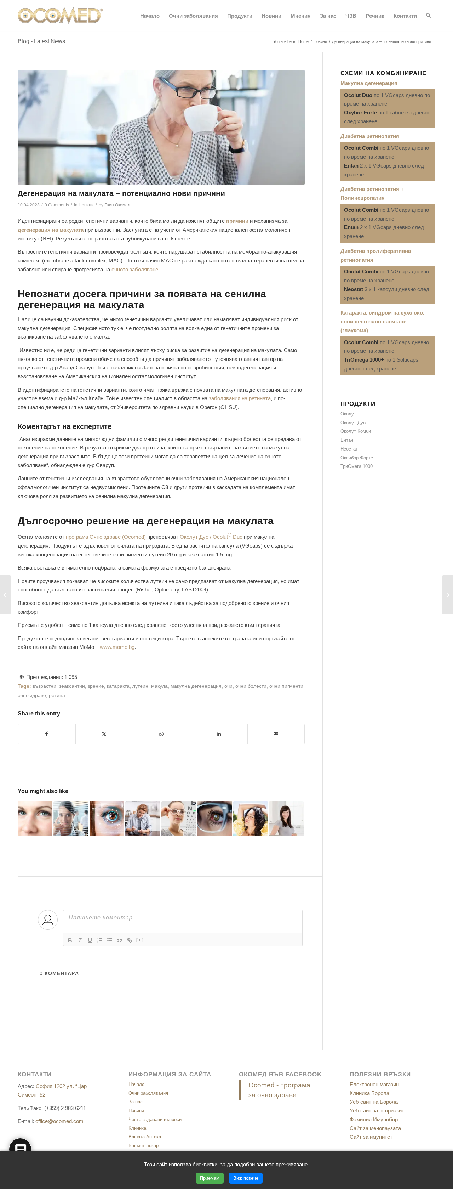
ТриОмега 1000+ (357, 466)
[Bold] (70, 940)
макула (159, 686)
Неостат (349, 449)
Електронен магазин (374, 1084)
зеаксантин (72, 686)
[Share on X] (104, 734)
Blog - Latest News (41, 41)
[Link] (129, 940)
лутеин (140, 686)
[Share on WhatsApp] (161, 734)
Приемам (209, 1178)
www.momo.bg (117, 647)
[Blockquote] (120, 940)
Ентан (346, 440)
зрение (96, 686)
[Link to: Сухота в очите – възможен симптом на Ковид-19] (70, 818)
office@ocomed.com (59, 1121)
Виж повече (245, 1178)
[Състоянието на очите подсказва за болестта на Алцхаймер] (447, 594)
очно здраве (32, 695)
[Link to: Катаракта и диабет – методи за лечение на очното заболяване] (142, 818)
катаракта (118, 686)
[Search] (428, 16)
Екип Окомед (117, 205)
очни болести (250, 686)
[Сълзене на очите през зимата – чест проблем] (5, 594)
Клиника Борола (369, 1093)
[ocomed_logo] (60, 16)
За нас (135, 1101)
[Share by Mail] (276, 734)
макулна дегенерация (196, 686)
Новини (86, 205)
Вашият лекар (143, 1145)
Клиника (137, 1128)
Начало (136, 1084)
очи (228, 686)
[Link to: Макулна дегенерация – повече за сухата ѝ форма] (107, 818)
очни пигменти (286, 686)
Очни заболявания (148, 1093)
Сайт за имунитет (371, 1137)
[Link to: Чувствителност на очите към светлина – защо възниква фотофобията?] (250, 818)
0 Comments (57, 205)
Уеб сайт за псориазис (377, 1111)
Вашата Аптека (144, 1136)
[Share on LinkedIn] (218, 734)
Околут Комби (355, 431)
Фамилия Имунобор (374, 1119)
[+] (140, 939)
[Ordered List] (100, 940)
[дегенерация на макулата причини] (161, 127)
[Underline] (90, 940)
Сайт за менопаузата (375, 1128)
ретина (57, 695)
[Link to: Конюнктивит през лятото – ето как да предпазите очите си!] (35, 818)
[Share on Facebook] (46, 734)
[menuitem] (150, 16)
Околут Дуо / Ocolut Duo (211, 537)
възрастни (44, 686)
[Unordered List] (110, 940)
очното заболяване (134, 269)
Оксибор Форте (356, 457)
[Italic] (80, 940)
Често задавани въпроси (155, 1119)
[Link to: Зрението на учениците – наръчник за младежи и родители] (178, 818)
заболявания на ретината (240, 398)
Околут (348, 414)
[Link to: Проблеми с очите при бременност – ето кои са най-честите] (286, 818)
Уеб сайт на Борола (374, 1102)
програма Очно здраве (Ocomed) (106, 537)
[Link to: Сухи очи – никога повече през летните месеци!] (214, 818)
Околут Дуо (353, 422)
